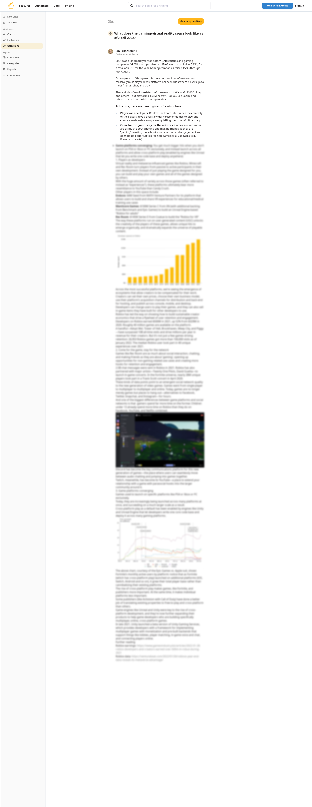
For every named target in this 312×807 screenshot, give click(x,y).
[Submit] (132, 5)
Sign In (299, 5)
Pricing (69, 5)
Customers (41, 5)
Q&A (111, 21)
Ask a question (191, 21)
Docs (56, 5)
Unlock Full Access (277, 5)
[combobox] (169, 5)
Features (25, 5)
